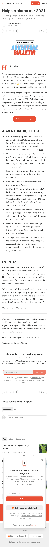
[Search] (44, 439)
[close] (42, 460)
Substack (12, 542)
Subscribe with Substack (26, 508)
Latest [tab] (10, 439)
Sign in (44, 3)
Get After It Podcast (18, 185)
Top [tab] (4, 439)
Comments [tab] (7, 409)
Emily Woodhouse (18, 452)
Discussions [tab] (20, 439)
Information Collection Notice (32, 516)
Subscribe (35, 3)
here (41, 149)
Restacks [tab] (17, 409)
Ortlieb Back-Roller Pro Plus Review (15, 447)
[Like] (4, 31)
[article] (24, 450)
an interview (34, 153)
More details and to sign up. (14, 307)
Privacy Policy (26, 518)
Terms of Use (37, 513)
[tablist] (12, 409)
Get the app (36, 536)
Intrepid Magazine (14, 23)
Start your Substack (18, 536)
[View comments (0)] (10, 31)
